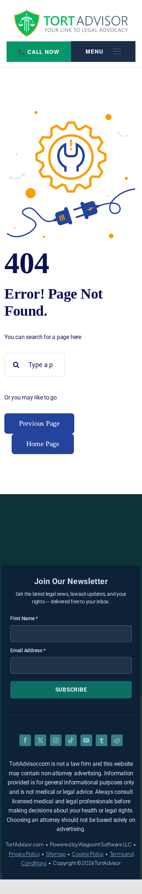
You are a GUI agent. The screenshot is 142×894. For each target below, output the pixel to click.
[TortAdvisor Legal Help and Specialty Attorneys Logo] (71, 22)
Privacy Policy (24, 853)
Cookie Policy (87, 853)
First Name (24, 618)
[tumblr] (101, 740)
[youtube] (86, 740)
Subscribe (71, 689)
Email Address (27, 650)
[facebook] (25, 740)
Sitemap (56, 853)
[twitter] (40, 740)
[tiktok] (71, 740)
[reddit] (117, 740)
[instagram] (56, 740)
